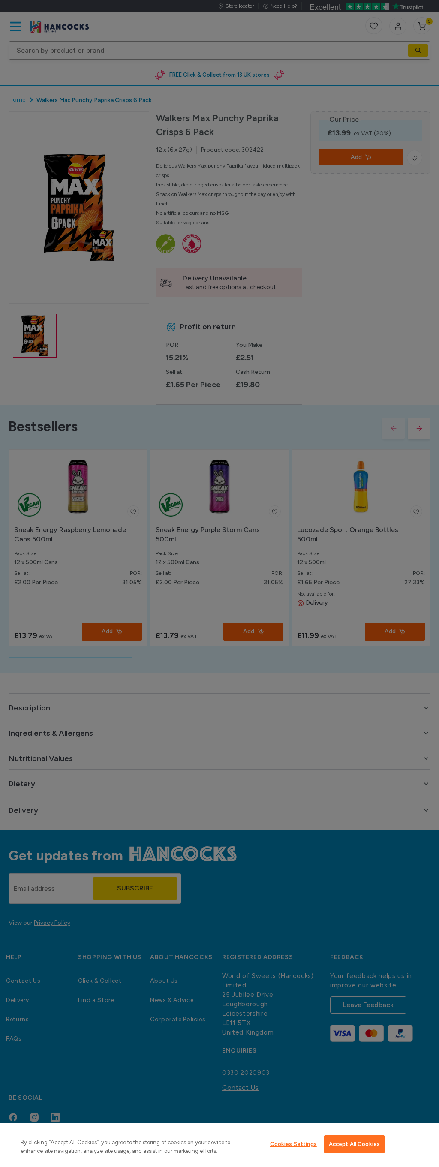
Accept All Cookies (354, 1144)
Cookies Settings (293, 1144)
